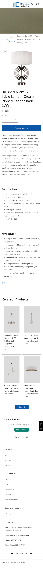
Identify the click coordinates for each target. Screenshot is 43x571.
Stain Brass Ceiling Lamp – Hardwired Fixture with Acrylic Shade (31, 339)
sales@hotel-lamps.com (19, 535)
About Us (8, 480)
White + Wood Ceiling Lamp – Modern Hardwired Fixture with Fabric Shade (31, 391)
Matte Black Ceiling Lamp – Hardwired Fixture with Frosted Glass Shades (11, 390)
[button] (4, 4)
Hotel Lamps (21, 562)
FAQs (6, 455)
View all (21, 407)
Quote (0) (41, 426)
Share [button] (6, 283)
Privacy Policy (9, 490)
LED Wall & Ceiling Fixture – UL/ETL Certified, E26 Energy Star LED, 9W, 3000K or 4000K (11, 342)
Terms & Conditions (11, 500)
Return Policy (9, 495)
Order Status (9, 460)
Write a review (21, 430)
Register (7, 465)
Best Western (11, 39)
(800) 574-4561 (16, 540)
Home (4, 39)
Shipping (8, 514)
